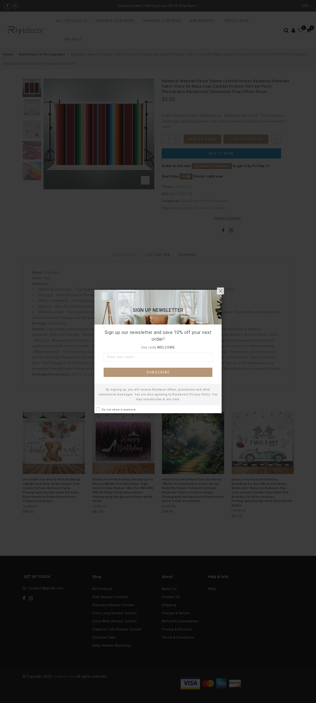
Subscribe (158, 372)
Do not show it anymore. (119, 409)
